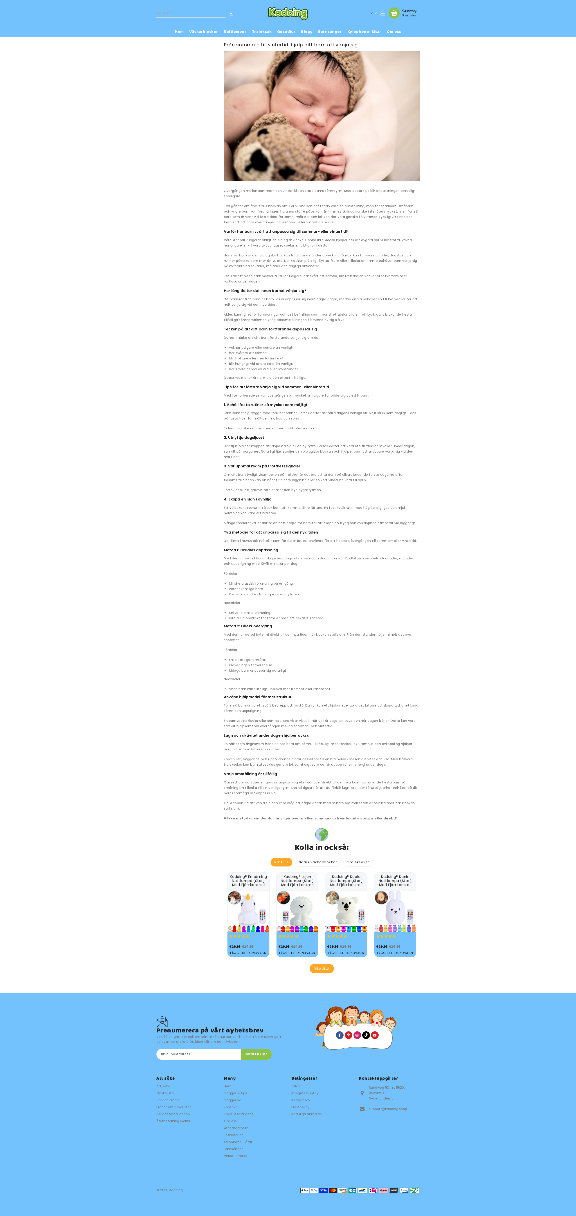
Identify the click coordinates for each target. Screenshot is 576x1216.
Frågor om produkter (173, 1107)
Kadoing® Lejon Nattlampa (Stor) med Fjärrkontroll (297, 881)
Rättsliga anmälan (306, 1114)
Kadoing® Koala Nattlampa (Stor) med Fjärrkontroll (346, 881)
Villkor (296, 1086)
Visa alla (321, 968)
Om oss (230, 1121)
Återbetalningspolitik (173, 1121)
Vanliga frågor (168, 1100)
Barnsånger (233, 1149)
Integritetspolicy (305, 1093)
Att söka (163, 1086)
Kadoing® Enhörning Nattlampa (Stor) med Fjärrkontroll (248, 881)
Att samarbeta (236, 1128)
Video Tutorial (235, 1156)
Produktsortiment (238, 1114)
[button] (239, 936)
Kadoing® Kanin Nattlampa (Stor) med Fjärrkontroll (395, 881)
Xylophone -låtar (238, 1142)
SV (371, 13)
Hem (228, 1086)
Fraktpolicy (300, 1107)
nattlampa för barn (295, 523)
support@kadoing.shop (388, 1109)
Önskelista (165, 1093)
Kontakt (230, 1107)
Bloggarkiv (232, 1100)
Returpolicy (300, 1100)
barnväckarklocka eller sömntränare (259, 720)
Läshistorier (233, 1135)
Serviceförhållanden (173, 1114)
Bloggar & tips (235, 1093)
